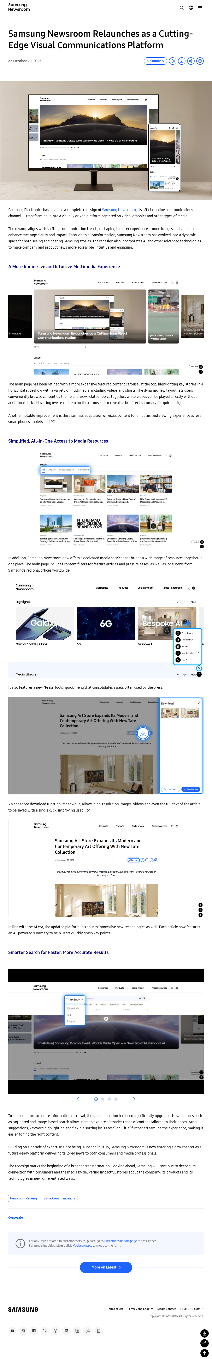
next (130, 1099)
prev (81, 1099)
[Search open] (182, 7)
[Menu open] (200, 7)
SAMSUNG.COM (190, 1309)
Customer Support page (120, 1241)
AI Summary (155, 61)
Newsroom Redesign (24, 1198)
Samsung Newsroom (119, 210)
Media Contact (82, 1245)
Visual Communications (59, 1198)
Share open (191, 61)
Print (200, 61)
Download (182, 61)
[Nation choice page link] (191, 7)
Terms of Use (115, 1309)
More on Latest (104, 1267)
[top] (204, 1353)
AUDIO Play (172, 61)
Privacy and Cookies (140, 1309)
